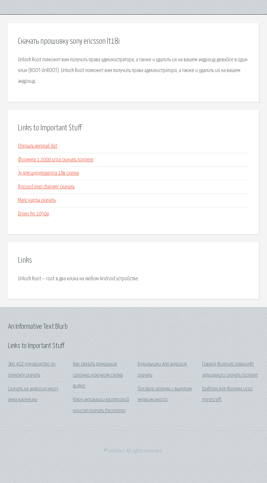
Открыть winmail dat (37, 146)
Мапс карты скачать (37, 200)
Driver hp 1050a (33, 214)
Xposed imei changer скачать (46, 187)
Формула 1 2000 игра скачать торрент (55, 160)
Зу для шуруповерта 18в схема (48, 173)
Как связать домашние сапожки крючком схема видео (98, 375)
